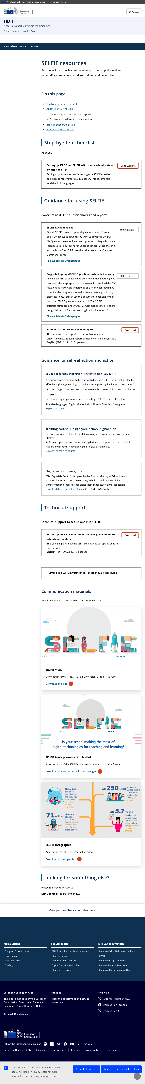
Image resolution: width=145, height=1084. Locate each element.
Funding (9, 965)
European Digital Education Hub (114, 969)
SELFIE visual (54, 669)
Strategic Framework (62, 969)
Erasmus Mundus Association (113, 965)
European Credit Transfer (64, 960)
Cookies (75, 1050)
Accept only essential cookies (121, 1069)
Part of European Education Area (19, 31)
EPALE (102, 955)
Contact (89, 1044)
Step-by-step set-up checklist (61, 104)
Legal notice (111, 1050)
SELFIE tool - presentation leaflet (68, 757)
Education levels (12, 960)
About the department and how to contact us (70, 1000)
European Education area (17, 951)
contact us (67, 887)
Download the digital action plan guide (66, 489)
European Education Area (19, 992)
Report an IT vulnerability (17, 1050)
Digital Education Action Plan (66, 965)
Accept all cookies (86, 1069)
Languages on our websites (51, 1050)
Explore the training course (60, 450)
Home (23, 46)
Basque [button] (135, 12)
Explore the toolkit (56, 408)
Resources (34, 46)
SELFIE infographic (58, 845)
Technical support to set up (60, 124)
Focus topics (11, 955)
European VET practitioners (112, 960)
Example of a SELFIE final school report (70, 329)
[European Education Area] (20, 11)
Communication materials (60, 129)
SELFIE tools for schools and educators (70, 951)
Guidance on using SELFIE (59, 108)
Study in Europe (59, 955)
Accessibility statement (17, 1014)
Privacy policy (92, 1050)
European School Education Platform (117, 951)
